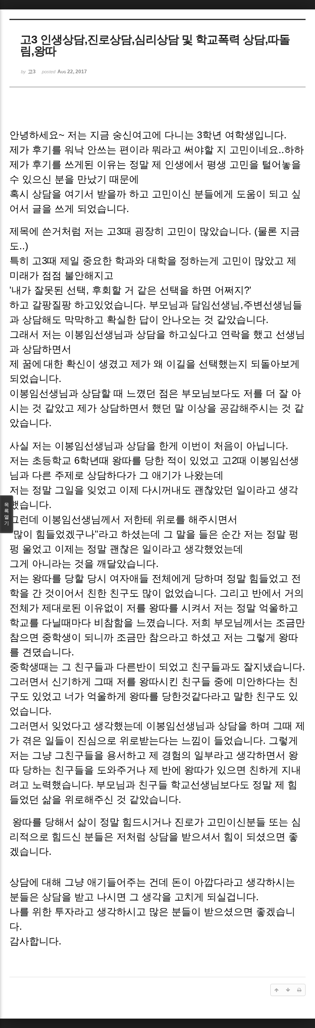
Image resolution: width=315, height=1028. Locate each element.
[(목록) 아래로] (288, 990)
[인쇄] (299, 990)
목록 (6, 514)
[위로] (276, 990)
